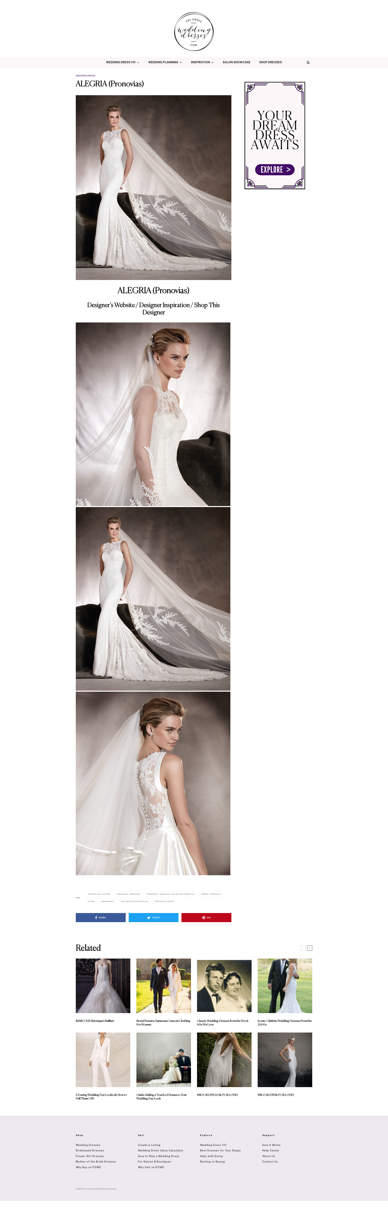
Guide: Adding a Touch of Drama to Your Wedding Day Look (161, 1096)
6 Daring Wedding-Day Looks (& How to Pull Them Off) (101, 1096)
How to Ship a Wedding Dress (158, 1156)
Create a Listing (149, 1145)
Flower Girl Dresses (90, 1156)
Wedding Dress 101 (121, 62)
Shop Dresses (270, 62)
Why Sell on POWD (151, 1167)
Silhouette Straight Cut (135, 901)
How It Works (271, 1145)
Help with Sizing (211, 1156)
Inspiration (200, 62)
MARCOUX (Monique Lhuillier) (95, 1020)
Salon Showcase (236, 62)
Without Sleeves (165, 901)
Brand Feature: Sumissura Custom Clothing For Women (163, 1022)
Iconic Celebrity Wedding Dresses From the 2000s (285, 1022)
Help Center (270, 1150)
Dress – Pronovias (211, 894)
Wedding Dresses (88, 1145)
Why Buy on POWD (88, 1167)
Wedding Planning (163, 62)
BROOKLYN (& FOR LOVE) (276, 1094)
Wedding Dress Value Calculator (160, 1150)
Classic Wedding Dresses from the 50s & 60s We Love (223, 1022)
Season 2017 (108, 901)
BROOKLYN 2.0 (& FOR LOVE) (217, 1094)
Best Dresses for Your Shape (220, 1150)
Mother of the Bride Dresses (96, 1161)
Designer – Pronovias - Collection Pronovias (171, 894)
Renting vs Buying (212, 1161)
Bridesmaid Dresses (90, 1150)
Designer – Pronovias (129, 894)
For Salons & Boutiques (154, 1161)
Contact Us (270, 1161)
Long (92, 901)
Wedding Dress (85, 75)
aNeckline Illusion (99, 894)
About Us (268, 1156)
